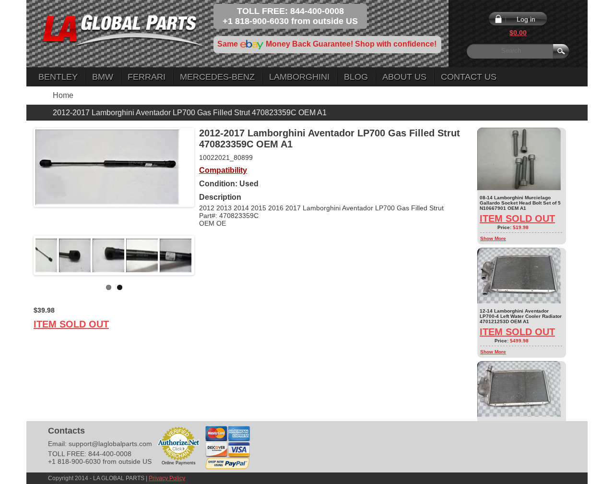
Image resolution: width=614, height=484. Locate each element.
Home (63, 95)
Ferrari (146, 77)
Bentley (58, 77)
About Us (404, 77)
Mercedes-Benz (217, 77)
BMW (102, 77)
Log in (526, 19)
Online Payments (179, 462)
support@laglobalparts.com (110, 444)
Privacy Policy (167, 478)
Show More (493, 238)
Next (206, 255)
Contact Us (468, 77)
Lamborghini (299, 77)
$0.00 (518, 32)
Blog (356, 77)
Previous (21, 255)
